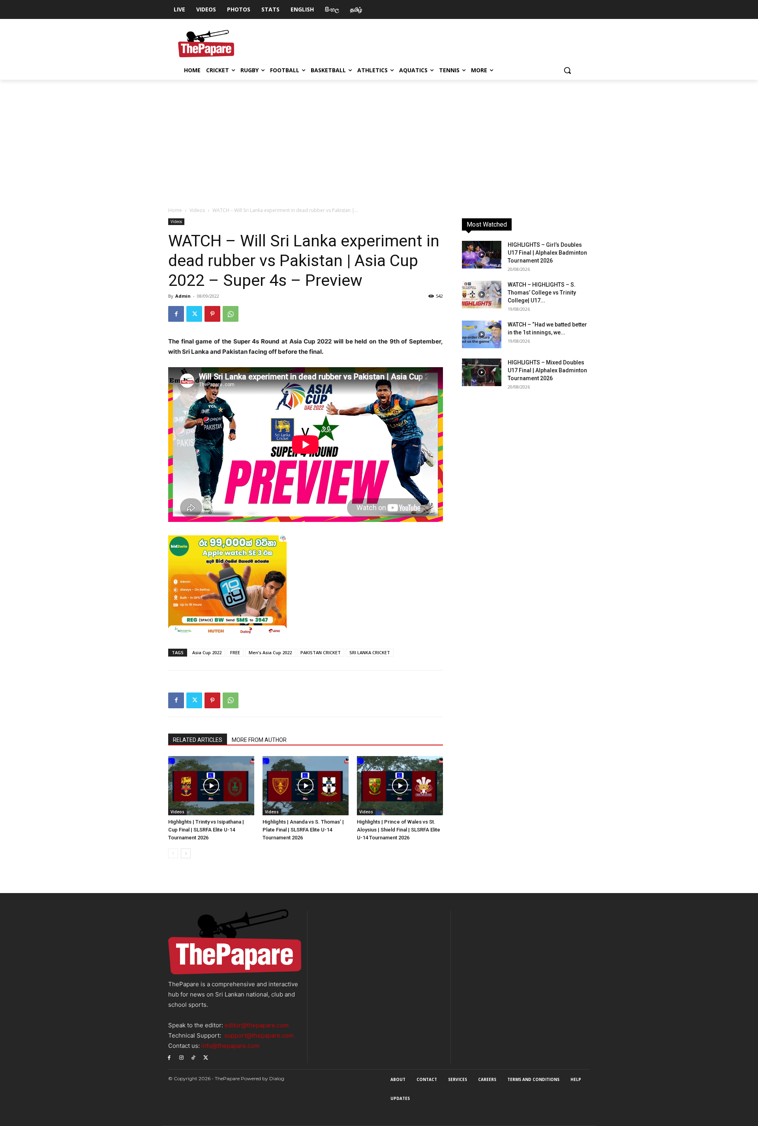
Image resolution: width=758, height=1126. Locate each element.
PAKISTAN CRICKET (320, 652)
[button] (567, 70)
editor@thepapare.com (257, 1025)
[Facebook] (176, 314)
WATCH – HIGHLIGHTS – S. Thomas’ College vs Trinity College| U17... (542, 293)
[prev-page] (173, 853)
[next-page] (186, 853)
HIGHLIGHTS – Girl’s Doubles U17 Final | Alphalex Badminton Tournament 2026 (547, 253)
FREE (235, 652)
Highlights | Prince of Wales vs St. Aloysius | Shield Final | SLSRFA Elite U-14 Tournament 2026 (398, 830)
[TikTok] (194, 1057)
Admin (183, 296)
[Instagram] (181, 1057)
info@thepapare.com (230, 1045)
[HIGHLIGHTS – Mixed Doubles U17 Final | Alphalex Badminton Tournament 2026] (481, 372)
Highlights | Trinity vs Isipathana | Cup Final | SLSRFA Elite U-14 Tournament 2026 (206, 830)
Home (175, 210)
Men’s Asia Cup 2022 (270, 652)
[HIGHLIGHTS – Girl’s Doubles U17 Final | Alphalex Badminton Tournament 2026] (481, 254)
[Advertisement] (379, 139)
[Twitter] (194, 314)
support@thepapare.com (259, 1035)
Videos (197, 210)
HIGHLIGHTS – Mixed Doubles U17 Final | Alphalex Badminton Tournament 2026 (547, 370)
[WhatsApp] (230, 314)
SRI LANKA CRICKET (369, 652)
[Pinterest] (212, 314)
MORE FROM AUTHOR (259, 740)
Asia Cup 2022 (206, 652)
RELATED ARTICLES (197, 740)
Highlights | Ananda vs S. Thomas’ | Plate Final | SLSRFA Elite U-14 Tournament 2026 (303, 830)
